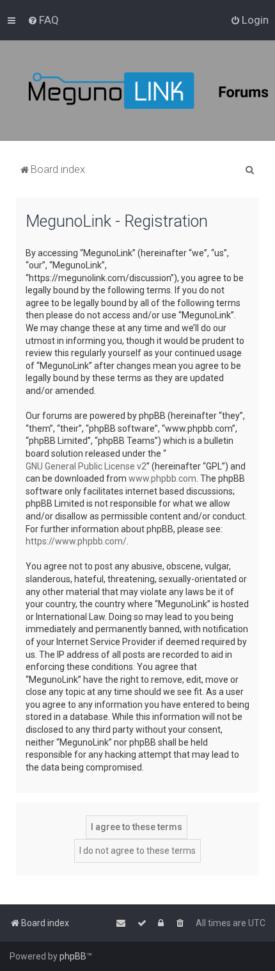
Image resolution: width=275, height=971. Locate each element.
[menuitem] (43, 20)
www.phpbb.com (162, 478)
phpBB (72, 956)
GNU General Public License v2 (86, 466)
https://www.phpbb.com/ (76, 541)
